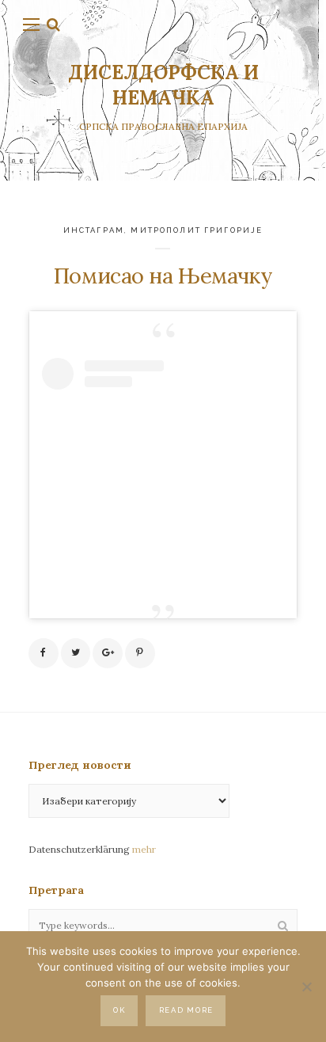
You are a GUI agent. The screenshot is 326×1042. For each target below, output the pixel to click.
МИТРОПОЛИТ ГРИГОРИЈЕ (197, 230)
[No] (306, 986)
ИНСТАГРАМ (93, 230)
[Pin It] (140, 653)
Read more (186, 1010)
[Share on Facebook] (43, 653)
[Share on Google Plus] (108, 653)
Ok (119, 1010)
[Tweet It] (76, 653)
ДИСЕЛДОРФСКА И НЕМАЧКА (163, 85)
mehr (144, 849)
